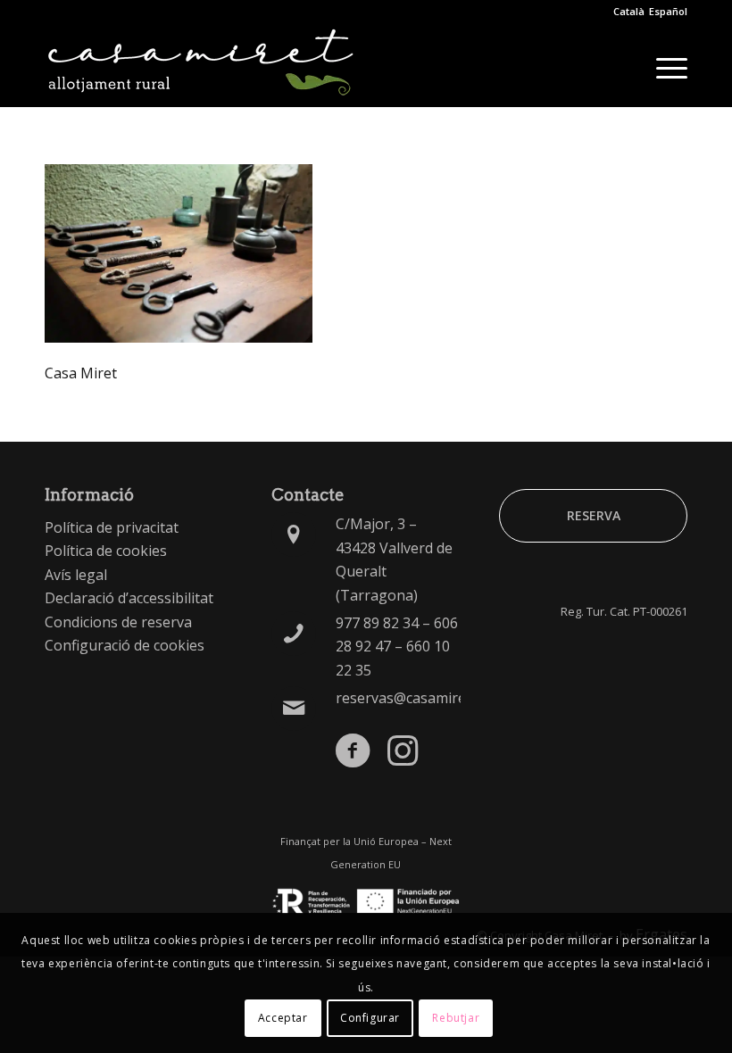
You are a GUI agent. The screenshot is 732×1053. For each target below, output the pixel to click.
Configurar (370, 1017)
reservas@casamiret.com (419, 698)
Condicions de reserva (118, 622)
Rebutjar (455, 1017)
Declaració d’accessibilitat (129, 598)
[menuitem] (662, 67)
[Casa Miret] (201, 67)
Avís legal (76, 575)
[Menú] (662, 67)
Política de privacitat (112, 527)
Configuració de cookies (124, 645)
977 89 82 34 (377, 623)
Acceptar (283, 1017)
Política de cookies (106, 550)
